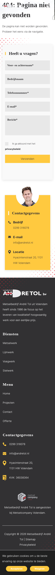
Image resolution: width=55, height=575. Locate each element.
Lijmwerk (8, 352)
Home (6, 393)
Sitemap (30, 539)
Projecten (8, 402)
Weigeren (40, 568)
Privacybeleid (28, 544)
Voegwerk (9, 361)
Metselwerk (10, 343)
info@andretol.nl (23, 242)
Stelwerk (8, 370)
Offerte (7, 421)
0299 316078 (21, 227)
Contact (7, 411)
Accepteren (17, 568)
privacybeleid (12, 149)
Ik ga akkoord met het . (20, 146)
